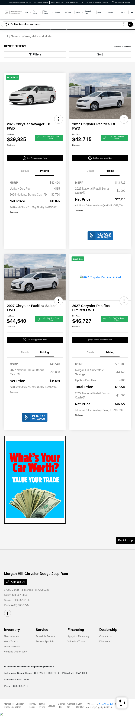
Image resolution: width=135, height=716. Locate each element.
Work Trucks (11, 641)
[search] (132, 12)
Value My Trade (76, 641)
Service (42, 630)
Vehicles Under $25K (15, 651)
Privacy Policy (32, 705)
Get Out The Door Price (51, 138)
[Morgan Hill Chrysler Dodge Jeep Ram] (13, 12)
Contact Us (18, 581)
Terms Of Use (42, 705)
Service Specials (45, 641)
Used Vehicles (12, 646)
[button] (58, 119)
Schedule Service (45, 636)
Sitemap (52, 705)
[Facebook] (7, 613)
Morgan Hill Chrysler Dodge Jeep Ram (14, 705)
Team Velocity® (106, 704)
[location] (82, 2)
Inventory (12, 630)
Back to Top (125, 540)
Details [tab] (25, 170)
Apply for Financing (78, 636)
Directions (104, 641)
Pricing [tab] (44, 170)
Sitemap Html (62, 705)
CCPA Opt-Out (79, 705)
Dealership (108, 630)
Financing (76, 630)
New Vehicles (11, 636)
